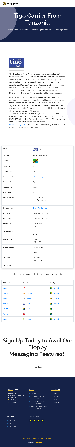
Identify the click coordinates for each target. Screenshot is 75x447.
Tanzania (56, 288)
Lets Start (38, 367)
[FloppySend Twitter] (34, 420)
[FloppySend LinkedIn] (42, 420)
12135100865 (13, 402)
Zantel (29, 319)
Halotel (29, 293)
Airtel (28, 288)
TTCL (28, 309)
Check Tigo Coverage (40, 208)
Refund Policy (26, 438)
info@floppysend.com (16, 400)
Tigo (28, 304)
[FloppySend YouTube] (38, 420)
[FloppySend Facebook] (30, 420)
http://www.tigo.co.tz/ (18, 125)
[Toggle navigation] (72, 4)
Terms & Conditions (37, 438)
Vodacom (30, 314)
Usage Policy (49, 438)
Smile (29, 298)
